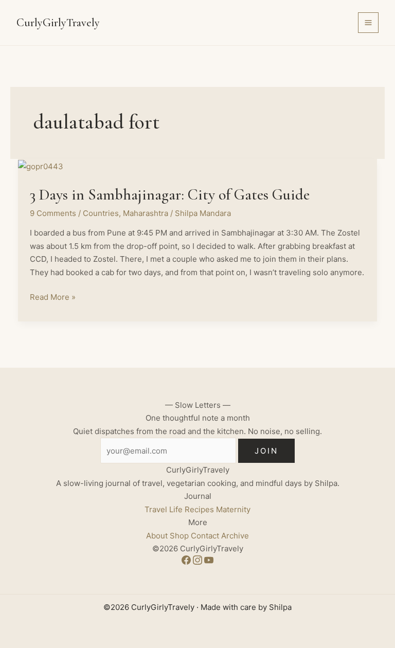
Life (176, 509)
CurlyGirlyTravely (58, 22)
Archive (235, 536)
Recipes (199, 509)
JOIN (266, 451)
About (157, 536)
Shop (179, 536)
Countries (101, 213)
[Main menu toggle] (368, 22)
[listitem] (187, 562)
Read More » (53, 298)
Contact (205, 536)
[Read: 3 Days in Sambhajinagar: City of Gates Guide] (40, 165)
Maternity (233, 509)
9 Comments (53, 213)
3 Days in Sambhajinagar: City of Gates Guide (170, 194)
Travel (156, 509)
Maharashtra (145, 213)
